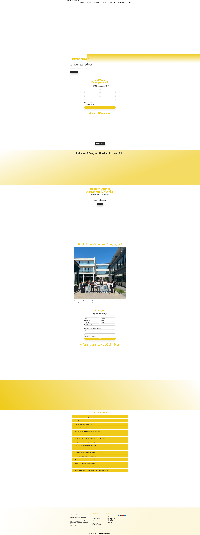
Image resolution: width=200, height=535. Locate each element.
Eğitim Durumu (87, 320)
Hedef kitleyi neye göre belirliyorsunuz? (83, 420)
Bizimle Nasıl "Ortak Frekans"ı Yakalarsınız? (93, 328)
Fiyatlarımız (105, 2)
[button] (71, 359)
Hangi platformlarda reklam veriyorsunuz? (83, 417)
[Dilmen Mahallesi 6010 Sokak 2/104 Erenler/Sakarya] (105, 519)
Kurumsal (89, 2)
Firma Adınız (102, 89)
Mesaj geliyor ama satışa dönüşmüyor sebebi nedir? (85, 445)
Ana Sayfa (82, 2)
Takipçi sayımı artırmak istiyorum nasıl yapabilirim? (85, 459)
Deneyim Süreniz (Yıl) (88, 324)
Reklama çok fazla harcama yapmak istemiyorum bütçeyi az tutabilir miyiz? (90, 438)
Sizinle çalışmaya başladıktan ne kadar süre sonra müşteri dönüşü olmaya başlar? (91, 470)
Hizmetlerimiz (96, 2)
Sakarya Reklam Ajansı (74, 527)
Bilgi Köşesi (112, 2)
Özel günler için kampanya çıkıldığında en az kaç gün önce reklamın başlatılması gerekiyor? (93, 442)
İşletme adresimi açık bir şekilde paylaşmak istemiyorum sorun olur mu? (89, 435)
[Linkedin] (125, 515)
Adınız (85, 89)
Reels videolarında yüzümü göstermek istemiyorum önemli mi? (88, 431)
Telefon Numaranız (104, 93)
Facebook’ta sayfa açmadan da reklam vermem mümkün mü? (88, 466)
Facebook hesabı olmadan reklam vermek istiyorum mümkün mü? (88, 452)
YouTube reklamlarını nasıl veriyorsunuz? (83, 449)
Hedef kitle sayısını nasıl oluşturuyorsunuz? (83, 424)
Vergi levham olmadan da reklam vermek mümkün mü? (86, 456)
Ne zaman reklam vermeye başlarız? (82, 427)
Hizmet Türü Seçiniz (88, 102)
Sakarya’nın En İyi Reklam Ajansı (76, 525)
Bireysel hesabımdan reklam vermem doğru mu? (85, 463)
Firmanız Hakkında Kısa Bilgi (90, 97)
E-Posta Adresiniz (87, 93)
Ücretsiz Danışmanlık (122, 2)
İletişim (130, 2)
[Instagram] (121, 515)
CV (85, 334)
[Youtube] (123, 515)
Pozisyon (102, 320)
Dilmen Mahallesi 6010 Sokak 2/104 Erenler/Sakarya (111, 519)
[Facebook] (118, 515)
